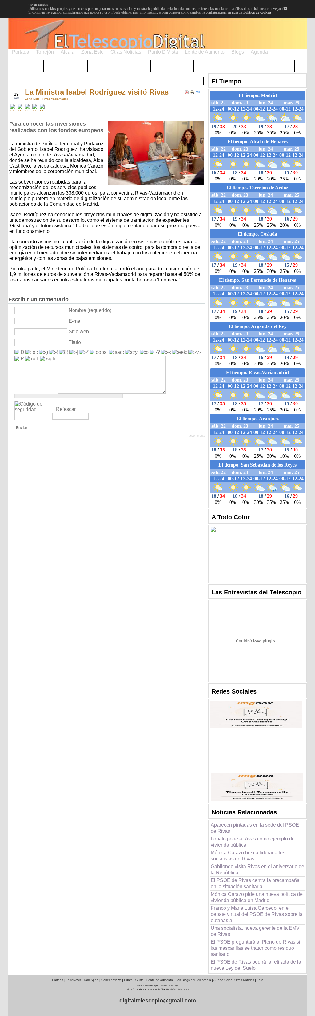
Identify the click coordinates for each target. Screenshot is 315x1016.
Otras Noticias (244, 980)
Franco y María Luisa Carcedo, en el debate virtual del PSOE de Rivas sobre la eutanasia (257, 914)
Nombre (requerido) (90, 310)
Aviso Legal (173, 985)
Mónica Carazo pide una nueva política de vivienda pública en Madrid (257, 897)
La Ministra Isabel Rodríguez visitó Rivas (97, 92)
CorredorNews (111, 980)
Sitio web (79, 331)
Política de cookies (257, 12)
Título (75, 342)
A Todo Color (222, 980)
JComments (197, 435)
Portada (57, 980)
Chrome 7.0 (184, 989)
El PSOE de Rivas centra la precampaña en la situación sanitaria (255, 883)
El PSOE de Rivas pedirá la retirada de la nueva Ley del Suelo (256, 965)
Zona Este (33, 98)
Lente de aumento (159, 980)
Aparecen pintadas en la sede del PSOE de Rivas (255, 828)
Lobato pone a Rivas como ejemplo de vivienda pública (253, 842)
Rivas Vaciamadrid (55, 98)
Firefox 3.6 (174, 989)
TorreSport (91, 980)
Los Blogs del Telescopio (193, 980)
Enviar (21, 428)
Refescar (66, 409)
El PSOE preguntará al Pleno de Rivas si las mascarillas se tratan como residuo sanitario (255, 948)
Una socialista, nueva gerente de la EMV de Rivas (255, 931)
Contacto (163, 985)
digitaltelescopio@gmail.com (157, 1001)
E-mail (76, 321)
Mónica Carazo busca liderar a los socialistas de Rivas (248, 855)
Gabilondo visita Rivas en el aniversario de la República (257, 869)
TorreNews (73, 980)
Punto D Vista (134, 980)
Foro (260, 980)
